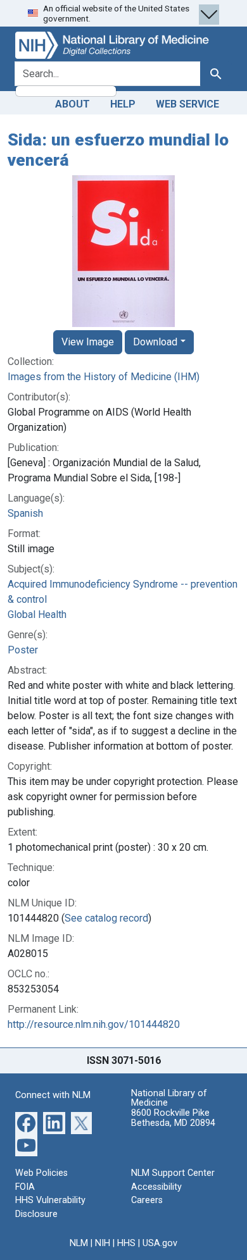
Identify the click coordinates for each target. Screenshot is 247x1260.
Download (155, 342)
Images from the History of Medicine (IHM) (104, 377)
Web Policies (41, 1173)
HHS (126, 1243)
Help (123, 104)
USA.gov (159, 1243)
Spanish (25, 513)
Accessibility (156, 1187)
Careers (147, 1200)
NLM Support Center (173, 1173)
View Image (87, 342)
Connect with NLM (53, 1095)
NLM (79, 1243)
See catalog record (106, 918)
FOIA (25, 1187)
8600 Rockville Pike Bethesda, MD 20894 (173, 1118)
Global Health (37, 614)
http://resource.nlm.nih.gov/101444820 (94, 1024)
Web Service (187, 104)
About (72, 104)
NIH (102, 1243)
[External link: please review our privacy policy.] (26, 1122)
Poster (23, 650)
